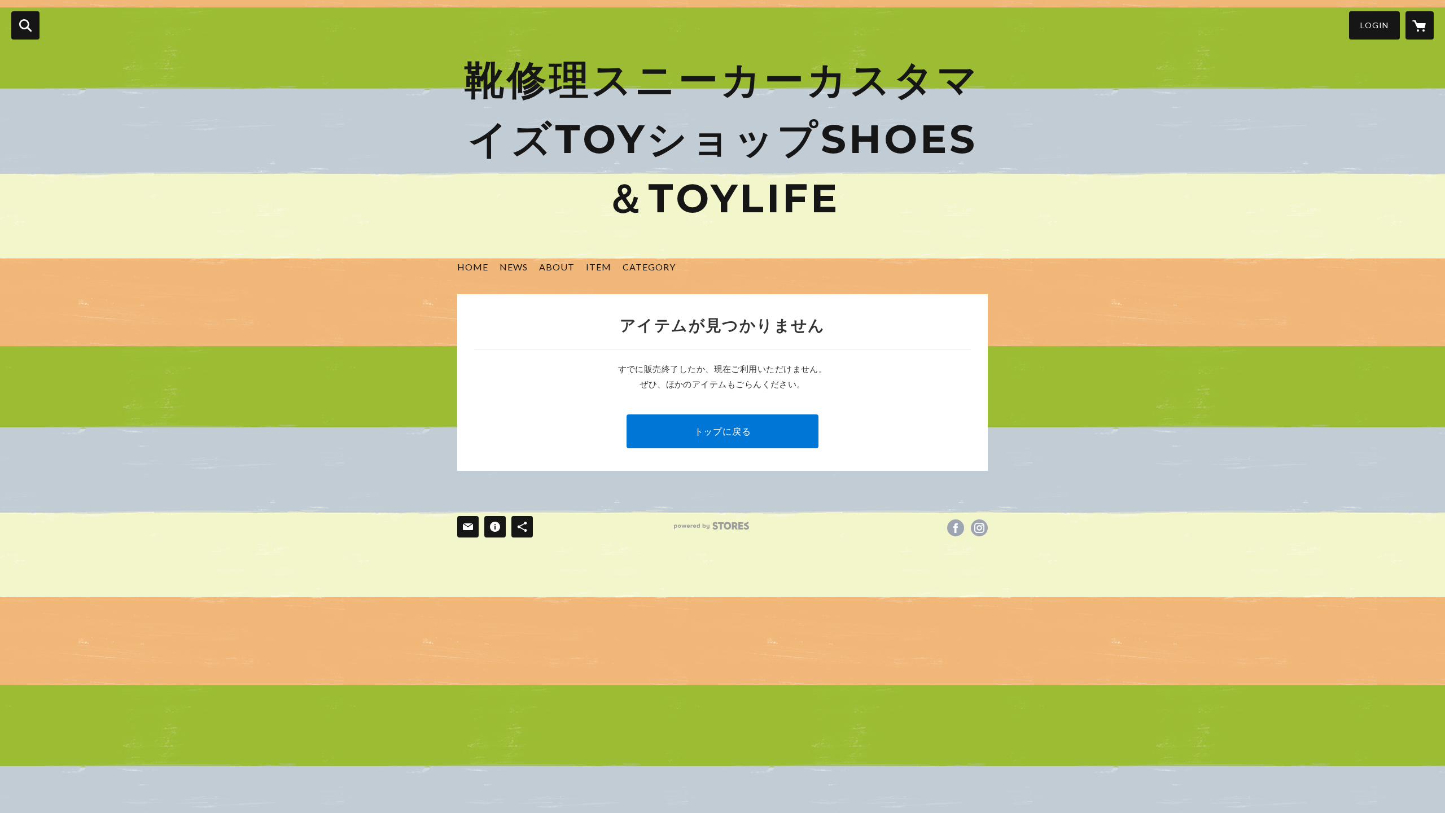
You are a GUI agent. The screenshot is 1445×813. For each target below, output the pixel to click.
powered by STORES (711, 526)
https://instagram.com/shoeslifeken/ (979, 527)
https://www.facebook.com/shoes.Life (955, 527)
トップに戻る (722, 431)
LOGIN (1374, 25)
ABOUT (557, 266)
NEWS (514, 266)
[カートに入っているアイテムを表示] (1419, 25)
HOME (472, 266)
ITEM (598, 266)
